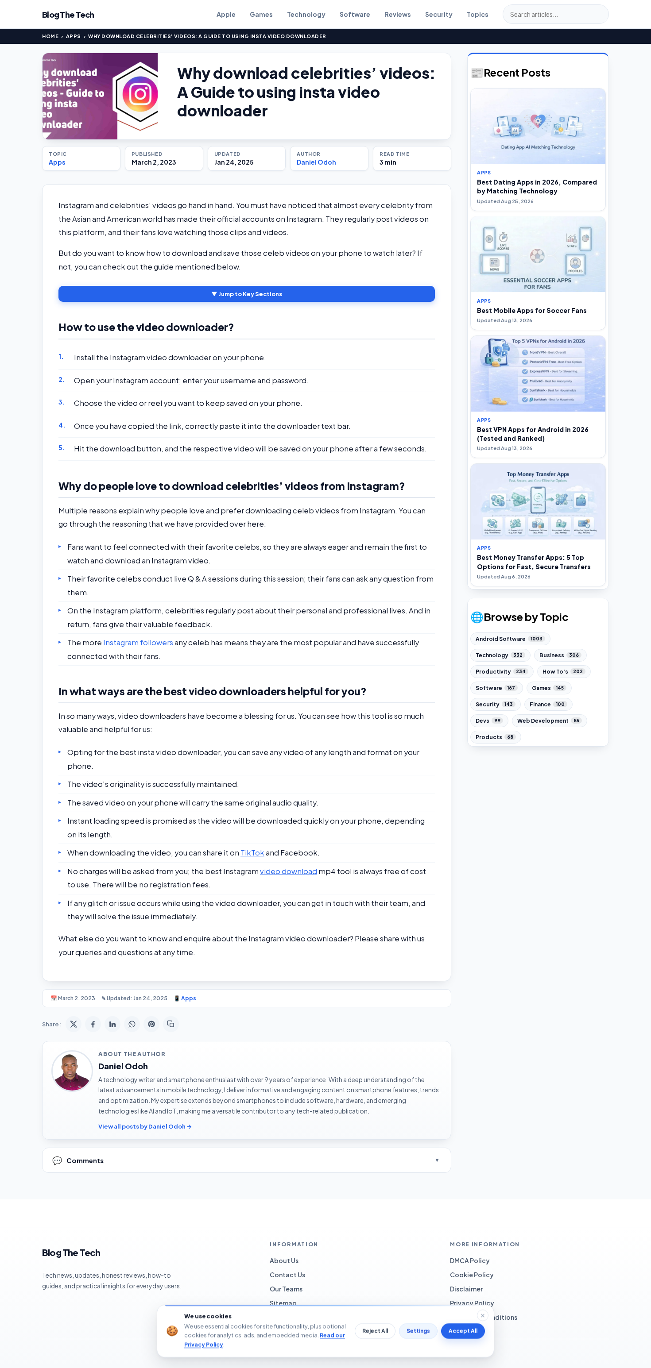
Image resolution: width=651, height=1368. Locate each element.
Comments (78, 1160)
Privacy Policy (472, 1303)
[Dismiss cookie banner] (482, 1315)
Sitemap (283, 1303)
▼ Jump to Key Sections (246, 293)
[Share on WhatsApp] (132, 1024)
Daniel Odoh (316, 162)
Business (559, 655)
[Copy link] (171, 1024)
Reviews (397, 14)
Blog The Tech (68, 14)
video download (288, 871)
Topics (477, 14)
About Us (284, 1260)
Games (261, 14)
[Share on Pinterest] (151, 1024)
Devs (488, 720)
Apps (73, 36)
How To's (562, 671)
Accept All (463, 1331)
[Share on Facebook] (93, 1024)
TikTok (252, 852)
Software (355, 14)
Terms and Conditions (483, 1317)
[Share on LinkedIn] (112, 1024)
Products (494, 737)
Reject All (375, 1331)
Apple (226, 14)
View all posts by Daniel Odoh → (145, 1126)
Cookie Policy (472, 1275)
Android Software (509, 639)
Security (439, 14)
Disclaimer (466, 1289)
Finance (547, 704)
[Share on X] (73, 1024)
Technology (306, 14)
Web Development (548, 720)
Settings (418, 1331)
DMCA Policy (470, 1260)
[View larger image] (100, 96)
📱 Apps (185, 998)
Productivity (501, 671)
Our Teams (286, 1289)
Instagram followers (138, 642)
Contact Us (287, 1275)
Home (50, 36)
